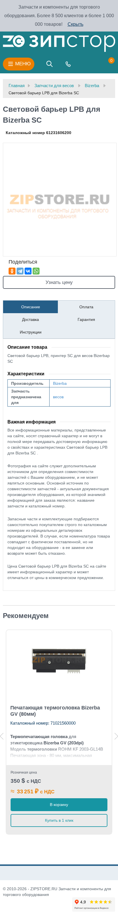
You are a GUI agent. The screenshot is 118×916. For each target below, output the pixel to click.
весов (58, 397)
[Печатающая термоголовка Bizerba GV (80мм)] (59, 660)
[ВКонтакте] (28, 271)
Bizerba (60, 383)
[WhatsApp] (36, 271)
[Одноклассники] (12, 271)
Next (116, 736)
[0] (105, 64)
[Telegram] (20, 271)
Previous (1, 736)
